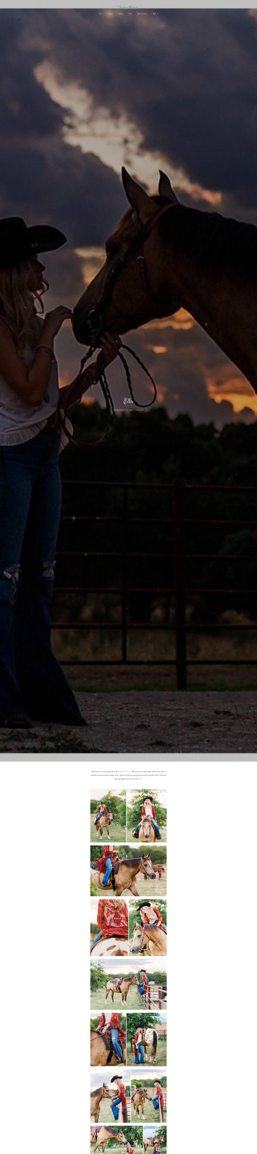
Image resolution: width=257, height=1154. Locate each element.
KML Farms (126, 771)
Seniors (120, 14)
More (155, 14)
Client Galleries (142, 14)
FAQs (130, 14)
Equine (110, 14)
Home (101, 14)
